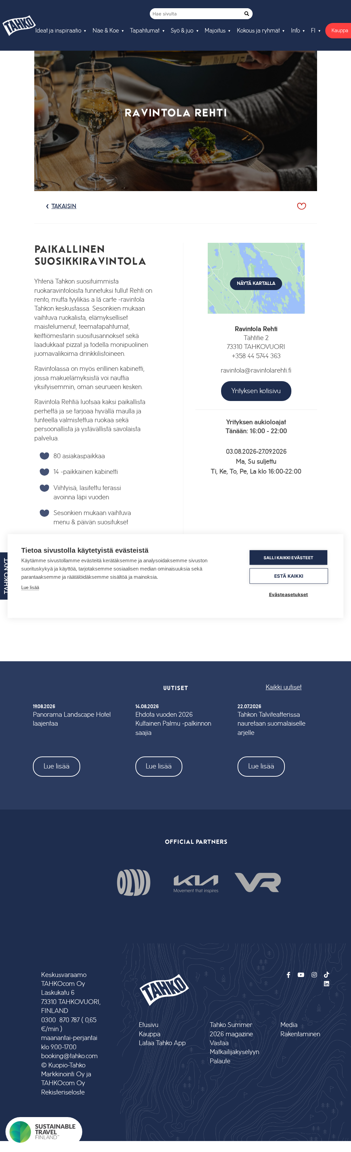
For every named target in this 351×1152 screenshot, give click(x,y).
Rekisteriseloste (63, 1092)
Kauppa (149, 1034)
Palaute (220, 1061)
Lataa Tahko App (162, 1043)
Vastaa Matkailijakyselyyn (234, 1047)
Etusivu (148, 1025)
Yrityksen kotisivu (256, 391)
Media (289, 1025)
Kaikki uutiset (284, 687)
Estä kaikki (288, 576)
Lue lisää (57, 766)
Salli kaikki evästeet (288, 557)
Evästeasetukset (288, 594)
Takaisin (63, 206)
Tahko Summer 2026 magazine (231, 1029)
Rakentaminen (300, 1034)
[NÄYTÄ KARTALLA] (256, 320)
